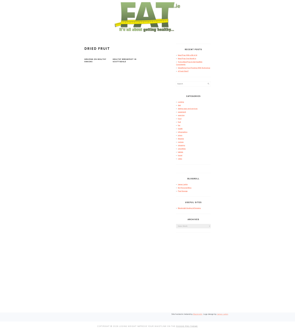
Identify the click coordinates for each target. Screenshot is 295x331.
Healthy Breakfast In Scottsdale (124, 60)
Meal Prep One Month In (187, 58)
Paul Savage (183, 191)
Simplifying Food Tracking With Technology (194, 68)
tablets (180, 152)
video (180, 159)
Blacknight (197, 314)
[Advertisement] (193, 276)
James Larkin (183, 184)
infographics (182, 132)
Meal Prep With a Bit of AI (187, 55)
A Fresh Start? (183, 71)
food (179, 119)
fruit (179, 122)
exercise (181, 115)
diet (179, 105)
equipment (182, 112)
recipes (181, 142)
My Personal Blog (184, 188)
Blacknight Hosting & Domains (189, 208)
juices (180, 135)
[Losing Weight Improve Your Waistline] (147, 36)
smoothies (182, 149)
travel (180, 155)
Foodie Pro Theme (187, 326)
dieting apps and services (188, 109)
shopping (181, 145)
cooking (181, 102)
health (180, 129)
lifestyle (181, 139)
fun (179, 125)
